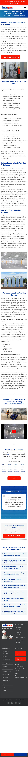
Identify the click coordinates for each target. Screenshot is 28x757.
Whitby (22, 469)
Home (5, 15)
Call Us (21, 754)
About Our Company (5, 661)
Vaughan (22, 464)
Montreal (9, 473)
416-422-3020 (13, 1)
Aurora (3, 464)
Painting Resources (5, 675)
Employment (6, 671)
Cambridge (4, 471)
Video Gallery (6, 668)
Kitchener (9, 466)
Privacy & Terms (23, 708)
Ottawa (15, 469)
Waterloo (22, 466)
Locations (5, 686)
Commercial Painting (19, 642)
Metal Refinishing (20, 646)
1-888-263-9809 (21, 1)
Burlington (3, 469)
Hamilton (9, 464)
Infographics (6, 689)
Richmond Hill (16, 473)
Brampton (3, 466)
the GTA (9, 454)
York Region (23, 473)
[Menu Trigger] (25, 7)
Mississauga (10, 471)
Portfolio (5, 665)
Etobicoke (3, 473)
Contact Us (6, 683)
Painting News (7, 680)
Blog (4, 692)
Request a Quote (7, 754)
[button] (14, 563)
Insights (5, 699)
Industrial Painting (18, 637)
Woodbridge (23, 471)
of (14, 421)
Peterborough (16, 471)
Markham (10, 469)
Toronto (15, 466)
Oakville (15, 464)
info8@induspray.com (21, 686)
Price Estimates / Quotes (20, 650)
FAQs (4, 696)
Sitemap (17, 708)
